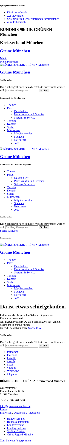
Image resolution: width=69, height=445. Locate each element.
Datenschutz (20, 412)
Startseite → (35, 327)
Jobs (16, 143)
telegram (12, 374)
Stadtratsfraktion (16, 431)
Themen (11, 104)
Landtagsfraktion (16, 428)
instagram (12, 351)
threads (11, 361)
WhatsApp (13, 370)
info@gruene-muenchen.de (15, 406)
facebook (12, 354)
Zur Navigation (15, 15)
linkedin (11, 358)
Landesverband (15, 424)
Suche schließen (9, 230)
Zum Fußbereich (16, 21)
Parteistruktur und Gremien (29, 114)
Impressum (6, 412)
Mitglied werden (23, 133)
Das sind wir (21, 111)
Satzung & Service (24, 117)
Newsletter (20, 139)
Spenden (19, 136)
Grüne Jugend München (20, 434)
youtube (11, 367)
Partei (10, 108)
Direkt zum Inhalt (17, 12)
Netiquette (34, 412)
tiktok (10, 364)
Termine (11, 120)
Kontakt (11, 123)
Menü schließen (9, 61)
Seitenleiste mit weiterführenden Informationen (33, 18)
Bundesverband (16, 418)
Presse (3, 409)
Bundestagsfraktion (18, 421)
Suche (10, 127)
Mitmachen (13, 130)
